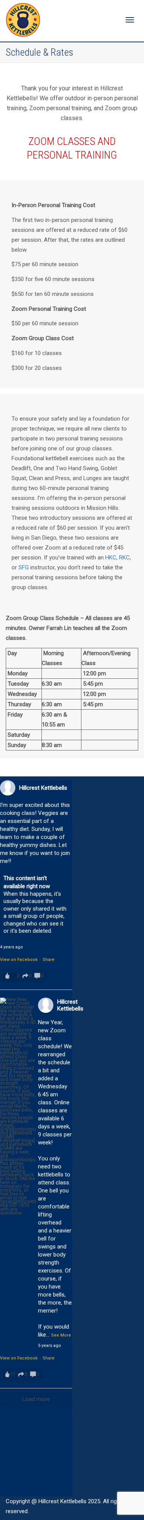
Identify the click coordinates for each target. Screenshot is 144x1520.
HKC (110, 557)
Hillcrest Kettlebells (43, 787)
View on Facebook (19, 959)
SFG (23, 567)
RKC (124, 557)
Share (49, 959)
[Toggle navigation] (129, 19)
